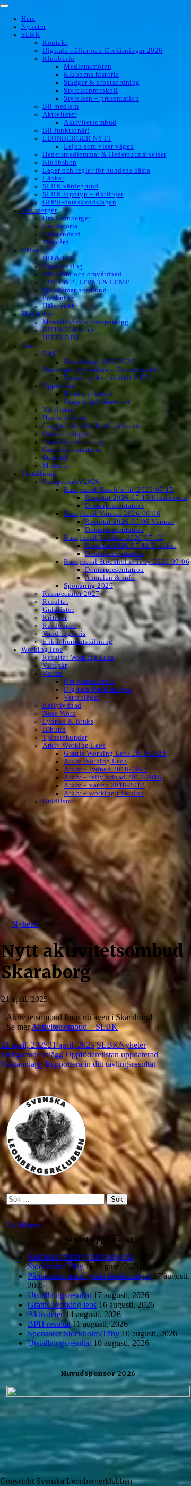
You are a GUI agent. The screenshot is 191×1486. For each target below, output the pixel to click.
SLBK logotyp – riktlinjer (83, 194)
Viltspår (54, 665)
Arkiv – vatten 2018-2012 (104, 785)
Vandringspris (64, 633)
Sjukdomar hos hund (74, 290)
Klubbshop (59, 162)
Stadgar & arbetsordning (102, 82)
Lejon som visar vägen (99, 146)
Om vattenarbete (89, 681)
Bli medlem (60, 106)
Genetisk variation (71, 450)
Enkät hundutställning (77, 641)
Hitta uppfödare (88, 394)
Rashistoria (60, 226)
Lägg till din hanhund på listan (91, 426)
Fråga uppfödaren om (97, 402)
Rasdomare (59, 625)
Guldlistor (58, 609)
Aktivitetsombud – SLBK (74, 1026)
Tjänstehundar (65, 737)
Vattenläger (82, 697)
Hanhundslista (65, 418)
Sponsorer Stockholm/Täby (73, 1333)
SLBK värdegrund (70, 186)
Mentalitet (37, 314)
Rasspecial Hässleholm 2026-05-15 (118, 490)
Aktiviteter (59, 114)
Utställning (39, 474)
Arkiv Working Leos (74, 745)
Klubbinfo (58, 58)
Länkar (53, 178)
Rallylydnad (62, 705)
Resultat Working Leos (78, 657)
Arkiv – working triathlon (104, 793)
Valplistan (58, 410)
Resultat (55, 601)
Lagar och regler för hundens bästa (96, 170)
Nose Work (59, 713)
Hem (28, 18)
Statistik (55, 458)
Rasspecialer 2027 (71, 593)
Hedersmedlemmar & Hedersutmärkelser (104, 154)
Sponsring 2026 (88, 585)
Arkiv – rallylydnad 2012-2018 (113, 777)
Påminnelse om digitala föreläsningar (89, 1275)
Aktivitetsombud (90, 122)
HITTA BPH (60, 338)
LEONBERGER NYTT (77, 138)
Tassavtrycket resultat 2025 (107, 378)
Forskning (58, 298)
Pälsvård (55, 242)
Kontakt (55, 42)
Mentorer (56, 466)
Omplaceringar (65, 434)
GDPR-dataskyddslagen (79, 202)
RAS (49, 354)
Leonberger (39, 210)
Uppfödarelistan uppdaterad (79, 1054)
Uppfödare (58, 386)
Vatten (52, 673)
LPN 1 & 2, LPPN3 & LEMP (85, 282)
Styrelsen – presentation (101, 98)
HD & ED (57, 258)
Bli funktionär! (66, 130)
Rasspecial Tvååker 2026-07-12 (113, 537)
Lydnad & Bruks (67, 721)
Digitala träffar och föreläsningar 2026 (102, 50)
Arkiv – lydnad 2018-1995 (105, 769)
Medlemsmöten (87, 66)
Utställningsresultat (59, 1295)
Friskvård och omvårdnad (82, 274)
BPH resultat (49, 1323)
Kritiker (54, 617)
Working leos (42, 649)
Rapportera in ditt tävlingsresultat (78, 1064)
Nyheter (33, 26)
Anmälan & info (110, 577)
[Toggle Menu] (4, 5)
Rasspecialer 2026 (71, 482)
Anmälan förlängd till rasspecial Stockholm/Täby (81, 1261)
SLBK (30, 34)
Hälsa (30, 250)
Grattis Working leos (62, 1304)
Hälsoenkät (59, 306)
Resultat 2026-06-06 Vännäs (129, 522)
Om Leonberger (66, 218)
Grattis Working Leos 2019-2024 (115, 753)
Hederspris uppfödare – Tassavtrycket (100, 370)
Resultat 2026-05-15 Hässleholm (136, 498)
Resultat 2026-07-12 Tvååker (131, 545)
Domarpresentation (114, 506)
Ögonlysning (62, 266)
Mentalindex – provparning (85, 322)
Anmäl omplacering (73, 442)
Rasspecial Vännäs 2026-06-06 (112, 514)
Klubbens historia (91, 74)
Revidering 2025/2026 (99, 362)
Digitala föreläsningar (98, 689)
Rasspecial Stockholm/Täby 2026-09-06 (126, 561)
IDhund (54, 729)
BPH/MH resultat (69, 330)
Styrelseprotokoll (91, 90)
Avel (28, 346)
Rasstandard (61, 234)
